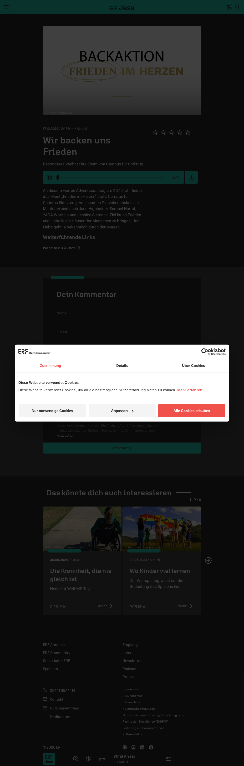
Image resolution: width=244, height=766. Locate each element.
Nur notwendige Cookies (52, 411)
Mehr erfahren (190, 390)
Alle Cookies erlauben (191, 411)
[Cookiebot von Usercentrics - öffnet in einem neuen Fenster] (205, 351)
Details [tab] (122, 365)
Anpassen (119, 411)
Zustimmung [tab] (50, 365)
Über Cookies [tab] (193, 365)
